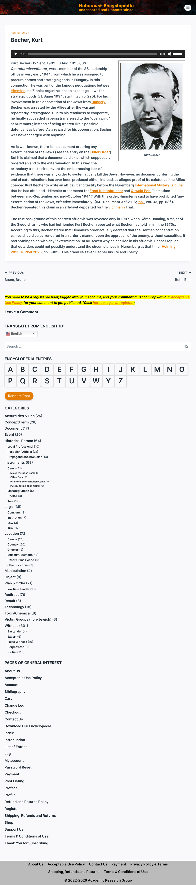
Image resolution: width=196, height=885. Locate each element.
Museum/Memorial (20, 555)
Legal (9, 507)
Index (9, 733)
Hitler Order (100, 152)
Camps (12, 539)
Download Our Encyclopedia (28, 726)
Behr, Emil (183, 276)
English (16, 333)
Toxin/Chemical (18, 613)
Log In (10, 754)
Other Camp (17, 477)
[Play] (16, 54)
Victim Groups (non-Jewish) (28, 619)
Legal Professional (20, 446)
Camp (11, 468)
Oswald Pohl (141, 191)
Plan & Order (15, 583)
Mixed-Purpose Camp (22, 473)
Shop (9, 822)
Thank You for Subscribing (26, 843)
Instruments (15, 462)
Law (10, 523)
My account (14, 761)
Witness (11, 626)
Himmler (18, 91)
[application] (98, 54)
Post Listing (14, 781)
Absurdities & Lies (20, 416)
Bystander (14, 631)
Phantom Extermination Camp (27, 481)
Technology (14, 607)
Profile (10, 795)
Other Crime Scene (20, 560)
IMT (141, 202)
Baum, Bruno (15, 276)
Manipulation (15, 571)
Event (9, 434)
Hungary (98, 102)
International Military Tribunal (159, 185)
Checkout (13, 712)
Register (12, 809)
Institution (14, 517)
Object (10, 577)
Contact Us (14, 719)
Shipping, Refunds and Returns (30, 816)
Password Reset (18, 767)
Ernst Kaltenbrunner (106, 191)
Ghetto (12, 496)
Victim (11, 652)
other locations (18, 565)
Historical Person (19, 441)
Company (14, 512)
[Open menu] (187, 8)
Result (10, 601)
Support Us (14, 829)
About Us (12, 671)
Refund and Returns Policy (26, 802)
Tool (10, 501)
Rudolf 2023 (31, 252)
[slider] (178, 53)
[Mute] (170, 54)
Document (13, 428)
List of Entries (16, 747)
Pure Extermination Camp (25, 485)
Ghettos (13, 549)
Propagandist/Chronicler (24, 457)
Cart (8, 698)
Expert (11, 636)
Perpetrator (20, 32)
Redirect (12, 595)
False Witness (17, 642)
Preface (11, 788)
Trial (10, 528)
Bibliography (15, 692)
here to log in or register (112, 303)
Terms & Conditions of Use (27, 836)
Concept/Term (17, 422)
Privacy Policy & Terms (149, 864)
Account (12, 685)
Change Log (14, 705)
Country (13, 544)
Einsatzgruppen (18, 491)
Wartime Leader (18, 589)
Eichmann (117, 207)
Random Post (19, 396)
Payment (12, 774)
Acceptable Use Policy (23, 678)
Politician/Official (19, 452)
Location (12, 533)
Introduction (15, 740)
